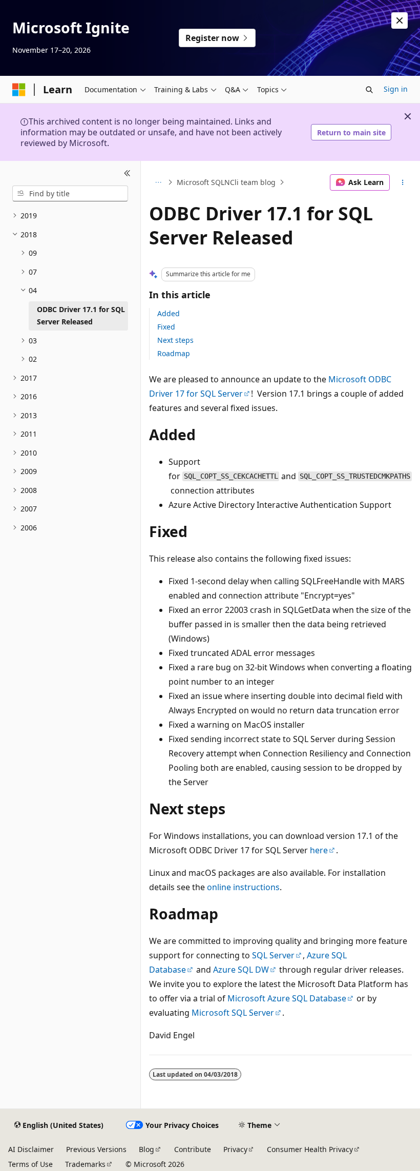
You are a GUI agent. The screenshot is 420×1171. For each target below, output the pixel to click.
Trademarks (85, 1164)
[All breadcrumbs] (158, 182)
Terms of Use (30, 1164)
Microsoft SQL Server (233, 1012)
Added (168, 313)
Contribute (192, 1149)
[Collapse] (127, 173)
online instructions (243, 887)
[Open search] (369, 89)
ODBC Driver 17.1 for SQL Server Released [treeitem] (81, 315)
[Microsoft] (19, 89)
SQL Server (273, 955)
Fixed (166, 327)
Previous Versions (96, 1149)
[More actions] (403, 182)
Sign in (396, 89)
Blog (146, 1149)
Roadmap (173, 353)
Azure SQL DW (241, 969)
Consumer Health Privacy (310, 1149)
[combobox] (70, 194)
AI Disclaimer (31, 1149)
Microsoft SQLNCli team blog (226, 182)
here (319, 850)
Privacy (235, 1149)
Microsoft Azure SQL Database (286, 998)
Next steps (175, 340)
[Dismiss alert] (399, 20)
